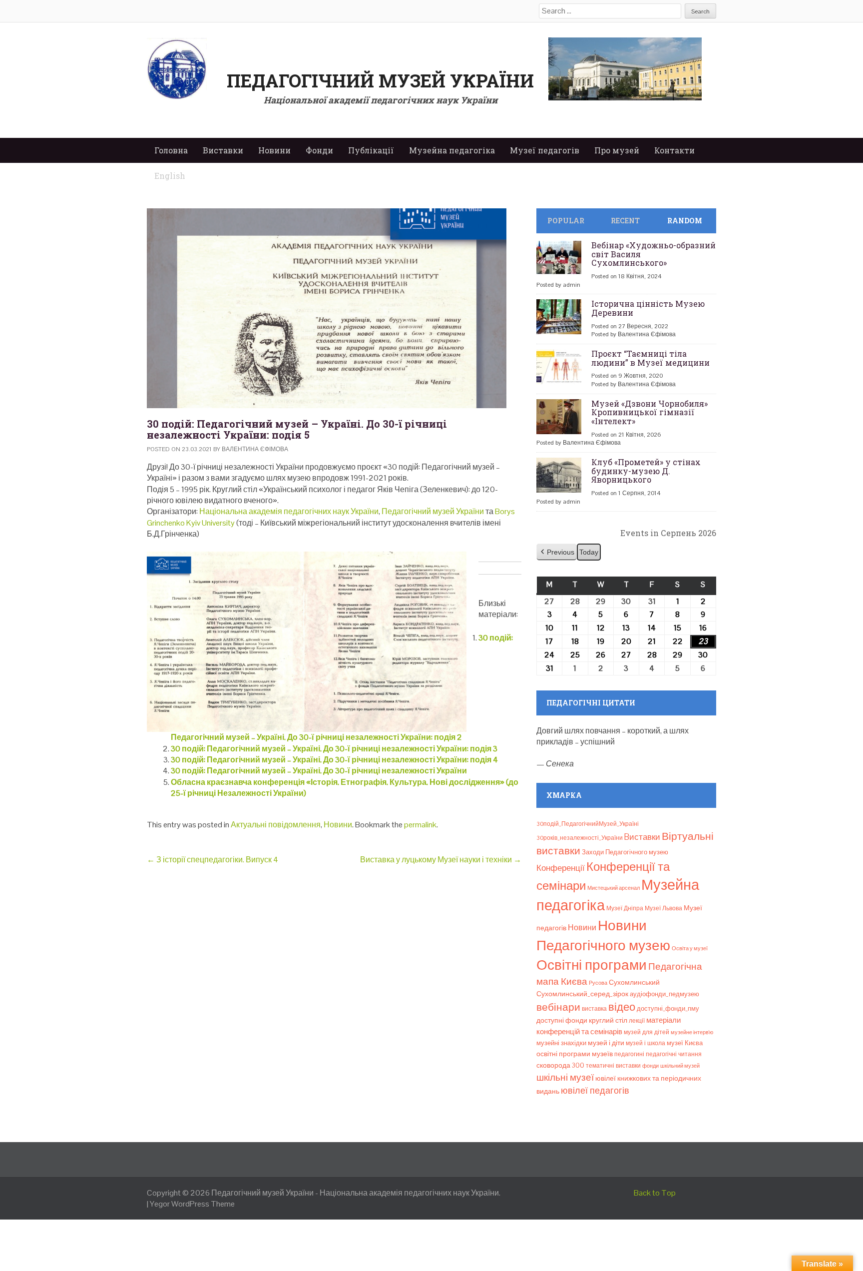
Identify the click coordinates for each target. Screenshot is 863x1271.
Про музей (616, 150)
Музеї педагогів (544, 150)
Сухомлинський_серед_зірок (582, 993)
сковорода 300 (560, 1065)
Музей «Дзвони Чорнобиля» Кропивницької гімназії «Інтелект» (649, 412)
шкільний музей (680, 1065)
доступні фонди (561, 1020)
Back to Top (655, 1193)
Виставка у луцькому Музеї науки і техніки (440, 859)
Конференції (560, 867)
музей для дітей (646, 1032)
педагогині (629, 1054)
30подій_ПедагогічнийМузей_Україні (587, 824)
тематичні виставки (613, 1066)
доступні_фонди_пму (668, 1008)
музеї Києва (685, 1043)
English (169, 175)
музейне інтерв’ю (692, 1032)
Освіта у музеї (690, 948)
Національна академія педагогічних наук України (289, 511)
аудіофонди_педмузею (664, 994)
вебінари (558, 1007)
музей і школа (645, 1043)
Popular (565, 220)
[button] (556, 552)
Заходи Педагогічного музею (625, 852)
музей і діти (606, 1042)
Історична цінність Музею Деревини (648, 308)
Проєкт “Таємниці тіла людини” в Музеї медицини (650, 358)
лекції (637, 1020)
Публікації (371, 150)
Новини (274, 150)
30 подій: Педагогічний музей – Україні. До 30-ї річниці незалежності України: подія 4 (334, 759)
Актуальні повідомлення (276, 824)
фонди (650, 1065)
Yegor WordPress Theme (192, 1204)
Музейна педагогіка (452, 150)
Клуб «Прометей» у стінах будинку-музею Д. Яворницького (646, 471)
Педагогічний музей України (380, 80)
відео (621, 1007)
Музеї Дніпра (624, 908)
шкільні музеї (565, 1077)
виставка (594, 1009)
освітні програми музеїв (574, 1054)
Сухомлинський (634, 982)
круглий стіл (608, 1020)
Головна (171, 150)
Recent (625, 220)
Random (684, 220)
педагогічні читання (674, 1054)
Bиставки (642, 836)
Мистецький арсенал (613, 887)
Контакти (674, 150)
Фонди (319, 150)
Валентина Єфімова (255, 449)
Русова (598, 982)
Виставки (223, 150)
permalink (420, 824)
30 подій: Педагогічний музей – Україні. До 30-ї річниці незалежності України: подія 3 (334, 748)
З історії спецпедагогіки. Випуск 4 (212, 859)
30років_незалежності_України (579, 838)
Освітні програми (591, 965)
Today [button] (588, 552)
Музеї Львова (663, 908)
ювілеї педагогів (595, 1090)
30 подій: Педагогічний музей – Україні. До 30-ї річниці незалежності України (319, 770)
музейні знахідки (561, 1043)
